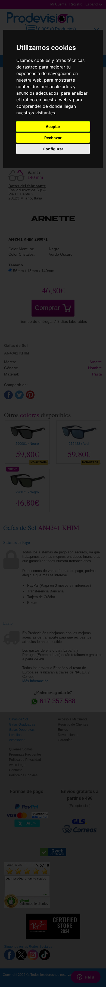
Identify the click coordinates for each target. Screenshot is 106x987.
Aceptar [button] (53, 126)
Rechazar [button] (53, 137)
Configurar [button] (53, 149)
